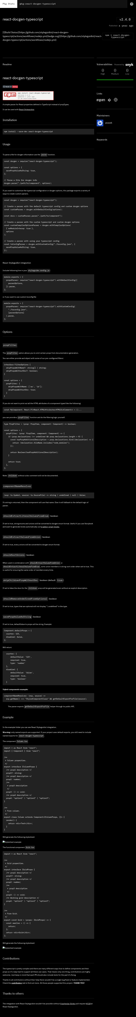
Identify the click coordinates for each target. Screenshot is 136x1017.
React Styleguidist (26, 110)
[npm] (101, 101)
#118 (88, 1004)
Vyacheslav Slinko (67, 1004)
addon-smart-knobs (51, 527)
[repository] (109, 101)
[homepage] (116, 101)
